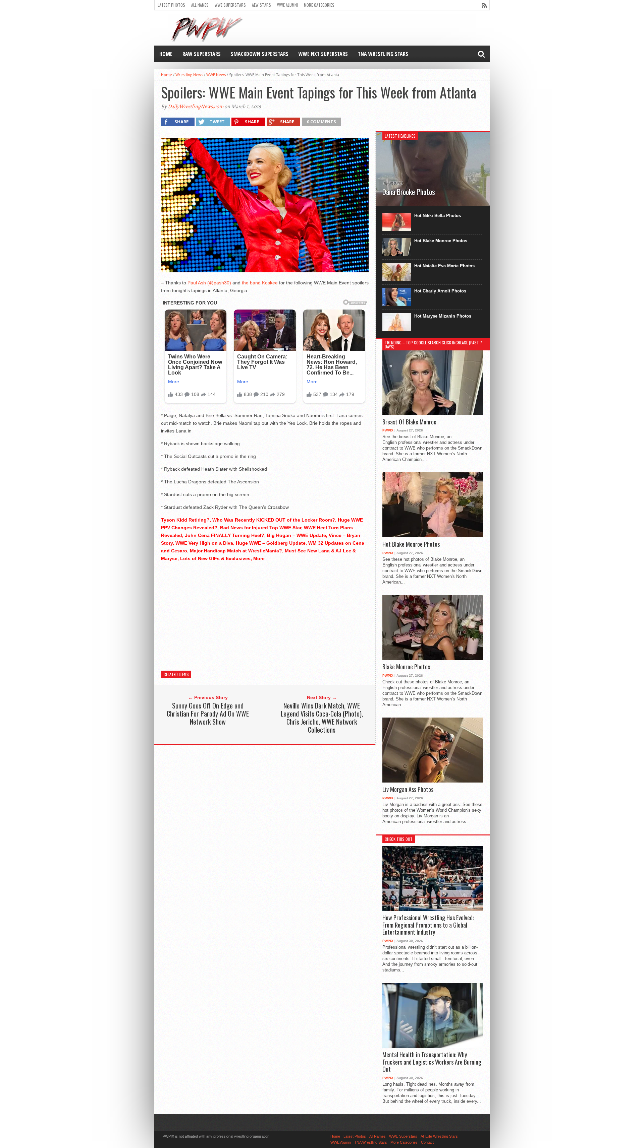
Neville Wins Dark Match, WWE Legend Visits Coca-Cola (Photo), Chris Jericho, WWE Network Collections (322, 717)
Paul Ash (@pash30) (209, 282)
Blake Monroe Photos (406, 667)
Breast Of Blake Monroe (409, 422)
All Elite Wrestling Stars (439, 1136)
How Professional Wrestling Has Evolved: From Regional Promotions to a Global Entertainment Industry (428, 925)
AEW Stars (261, 5)
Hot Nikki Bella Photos (437, 215)
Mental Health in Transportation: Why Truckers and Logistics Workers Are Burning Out (431, 1062)
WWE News (216, 74)
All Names (200, 5)
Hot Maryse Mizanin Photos (442, 316)
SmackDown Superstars (259, 54)
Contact (427, 1142)
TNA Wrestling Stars (383, 54)
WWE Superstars (230, 5)
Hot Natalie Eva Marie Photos (444, 265)
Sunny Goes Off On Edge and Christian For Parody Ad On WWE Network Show (208, 713)
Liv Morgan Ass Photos (407, 789)
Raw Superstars (201, 54)
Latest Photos (171, 5)
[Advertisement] (265, 614)
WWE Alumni (287, 5)
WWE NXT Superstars (323, 54)
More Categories (319, 5)
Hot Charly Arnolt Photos (440, 290)
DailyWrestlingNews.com (195, 106)
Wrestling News (189, 74)
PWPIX (387, 430)
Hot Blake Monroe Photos (440, 240)
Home (165, 54)
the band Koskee (260, 282)
